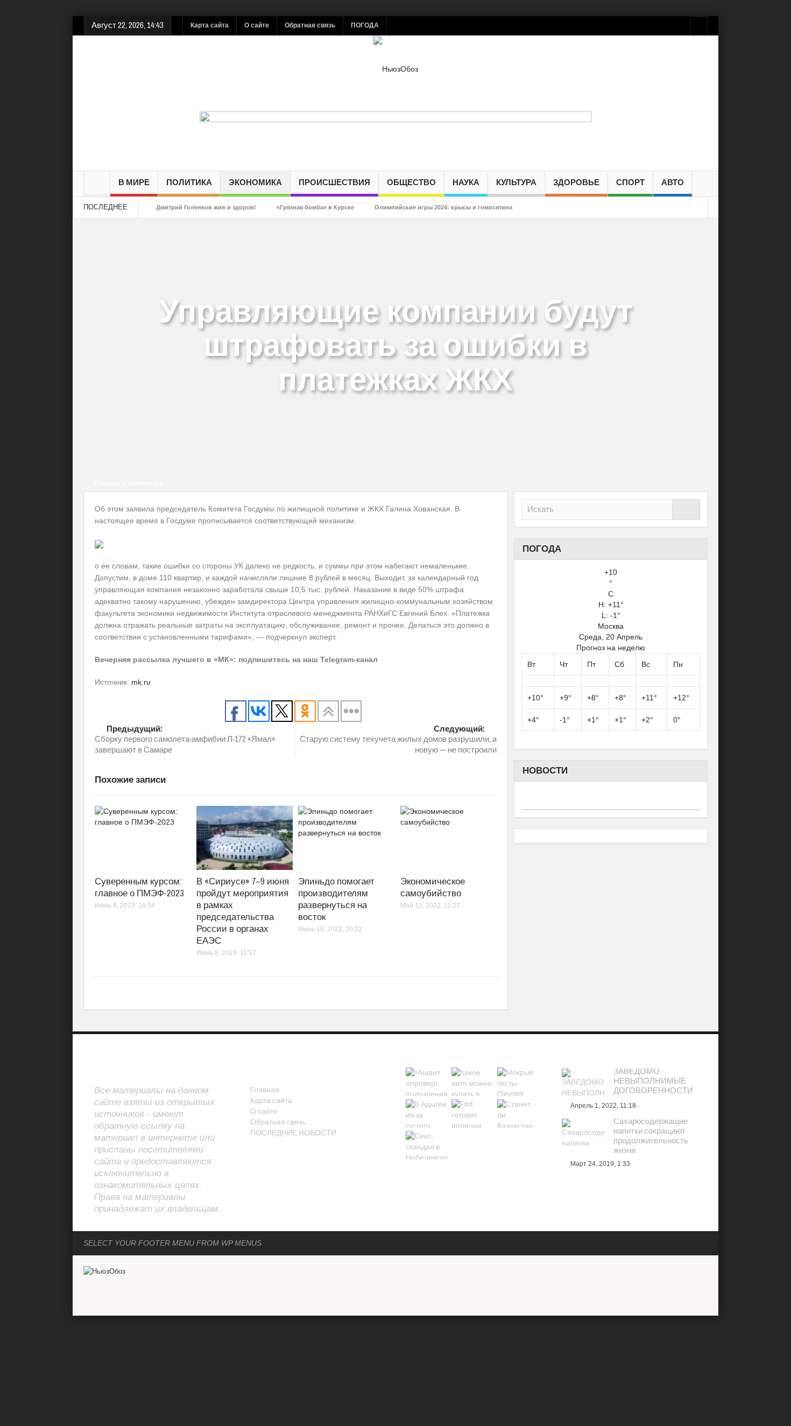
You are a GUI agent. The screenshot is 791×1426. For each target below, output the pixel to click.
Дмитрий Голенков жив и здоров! (206, 207)
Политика (189, 182)
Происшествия (334, 182)
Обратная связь (310, 25)
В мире (134, 182)
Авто (672, 182)
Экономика (255, 182)
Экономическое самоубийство (432, 887)
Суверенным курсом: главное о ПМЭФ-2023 (139, 887)
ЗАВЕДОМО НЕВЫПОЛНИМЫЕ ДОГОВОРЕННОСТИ (653, 1081)
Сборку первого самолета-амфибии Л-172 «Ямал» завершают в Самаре (185, 739)
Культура (516, 182)
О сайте (256, 25)
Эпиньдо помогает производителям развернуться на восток (336, 899)
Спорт (630, 182)
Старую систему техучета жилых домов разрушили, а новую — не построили (398, 739)
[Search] (686, 509)
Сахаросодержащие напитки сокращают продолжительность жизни (650, 1136)
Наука (466, 182)
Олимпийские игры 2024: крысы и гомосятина (443, 207)
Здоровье (576, 182)
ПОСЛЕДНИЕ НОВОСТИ (293, 1133)
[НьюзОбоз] (395, 68)
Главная (107, 483)
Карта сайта (209, 25)
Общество (411, 182)
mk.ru (141, 682)
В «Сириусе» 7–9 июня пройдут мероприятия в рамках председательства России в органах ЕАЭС (242, 911)
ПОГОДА (365, 25)
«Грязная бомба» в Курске (315, 207)
